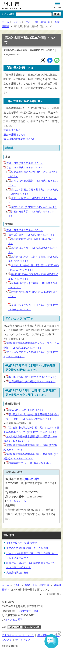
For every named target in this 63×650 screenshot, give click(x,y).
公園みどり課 (30, 479)
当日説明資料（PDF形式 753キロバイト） (32, 381)
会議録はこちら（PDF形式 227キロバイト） (33, 462)
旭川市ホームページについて (18, 635)
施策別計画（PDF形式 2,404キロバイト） (34, 207)
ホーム (5, 22)
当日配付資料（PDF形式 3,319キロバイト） (33, 377)
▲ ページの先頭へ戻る (50, 594)
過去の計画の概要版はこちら (19, 139)
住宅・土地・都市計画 (38, 22)
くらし (17, 22)
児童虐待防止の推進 (17, 572)
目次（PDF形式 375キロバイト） (24, 167)
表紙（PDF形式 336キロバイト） (24, 163)
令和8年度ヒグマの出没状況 (21, 542)
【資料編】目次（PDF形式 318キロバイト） (30, 234)
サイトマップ (22, 639)
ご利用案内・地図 (28, 610)
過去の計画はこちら (15, 134)
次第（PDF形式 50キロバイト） (26, 410)
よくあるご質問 (13, 619)
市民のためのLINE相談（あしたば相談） (28, 548)
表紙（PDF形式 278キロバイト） (24, 230)
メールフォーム (17, 501)
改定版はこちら (12, 130)
